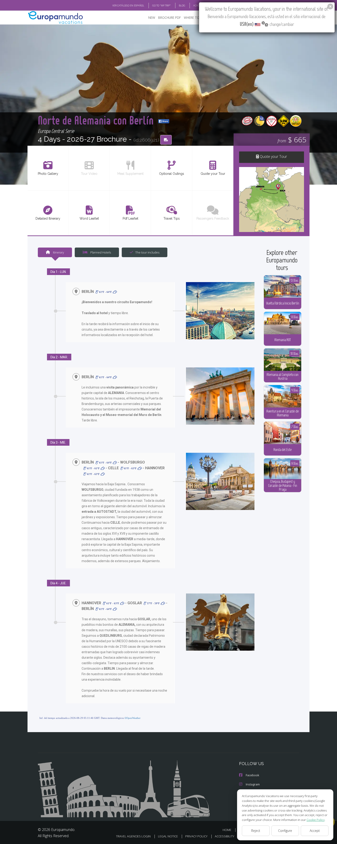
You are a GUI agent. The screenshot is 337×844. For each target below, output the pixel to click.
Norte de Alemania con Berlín (97, 120)
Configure (285, 830)
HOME (227, 830)
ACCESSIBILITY (224, 836)
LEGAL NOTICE (168, 836)
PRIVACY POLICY (196, 836)
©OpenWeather (132, 718)
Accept (315, 830)
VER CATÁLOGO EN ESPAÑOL (128, 5)
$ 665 (292, 139)
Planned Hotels (100, 252)
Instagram (253, 784)
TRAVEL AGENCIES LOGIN (133, 836)
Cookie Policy (316, 820)
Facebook (252, 775)
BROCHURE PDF (169, 17)
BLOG (182, 5)
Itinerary (58, 252)
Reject (255, 830)
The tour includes (147, 252)
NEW (151, 17)
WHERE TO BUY (195, 17)
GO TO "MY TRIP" (161, 5)
